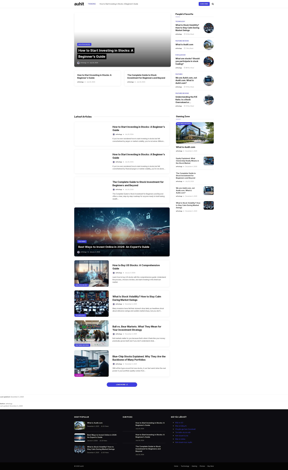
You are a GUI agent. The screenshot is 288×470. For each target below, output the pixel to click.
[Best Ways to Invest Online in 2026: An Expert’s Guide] (122, 231)
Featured (179, 74)
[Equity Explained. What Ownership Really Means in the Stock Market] (209, 161)
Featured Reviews (182, 41)
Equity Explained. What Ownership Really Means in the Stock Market (187, 160)
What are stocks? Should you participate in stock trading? (188, 61)
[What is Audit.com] (209, 45)
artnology (83, 63)
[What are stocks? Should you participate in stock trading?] (209, 61)
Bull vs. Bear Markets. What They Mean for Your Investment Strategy (136, 328)
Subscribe (204, 4)
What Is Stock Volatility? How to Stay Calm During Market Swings (187, 28)
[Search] (212, 3)
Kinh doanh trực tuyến (183, 442)
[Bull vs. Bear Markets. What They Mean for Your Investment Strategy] (91, 333)
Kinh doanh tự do (181, 436)
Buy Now (211, 466)
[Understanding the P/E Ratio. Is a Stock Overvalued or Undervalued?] (209, 100)
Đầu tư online (180, 439)
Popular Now (181, 55)
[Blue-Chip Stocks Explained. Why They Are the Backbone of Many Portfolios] (91, 363)
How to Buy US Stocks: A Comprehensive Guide (136, 267)
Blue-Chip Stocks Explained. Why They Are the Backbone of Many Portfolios (139, 358)
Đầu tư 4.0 (179, 423)
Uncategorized (84, 44)
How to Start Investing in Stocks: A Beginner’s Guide (119, 4)
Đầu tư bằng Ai (181, 426)
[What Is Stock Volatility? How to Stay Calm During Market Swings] (209, 28)
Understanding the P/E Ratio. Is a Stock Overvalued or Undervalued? (186, 100)
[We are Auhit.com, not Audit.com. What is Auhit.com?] (209, 81)
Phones (202, 466)
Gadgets (78, 375)
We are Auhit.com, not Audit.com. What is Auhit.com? (186, 80)
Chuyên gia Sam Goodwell (185, 429)
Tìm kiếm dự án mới (182, 432)
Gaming (194, 466)
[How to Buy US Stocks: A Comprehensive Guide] (91, 273)
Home (176, 466)
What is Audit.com (184, 44)
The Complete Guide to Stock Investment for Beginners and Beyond (146, 76)
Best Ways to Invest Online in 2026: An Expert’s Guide (113, 246)
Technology (180, 21)
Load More (121, 384)
